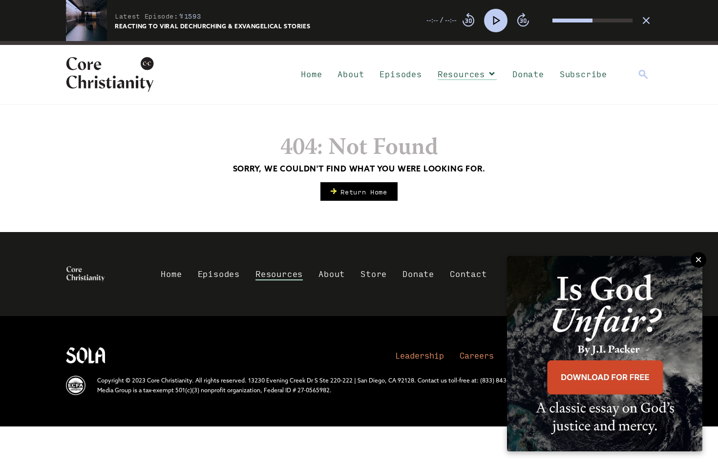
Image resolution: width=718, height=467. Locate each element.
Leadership (419, 355)
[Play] (495, 20)
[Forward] (523, 20)
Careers (477, 355)
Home (311, 74)
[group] (529, 20)
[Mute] (544, 20)
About (351, 74)
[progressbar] (359, 43)
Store (373, 273)
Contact (468, 273)
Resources (461, 74)
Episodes (401, 74)
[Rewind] (468, 20)
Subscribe (583, 74)
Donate (528, 74)
